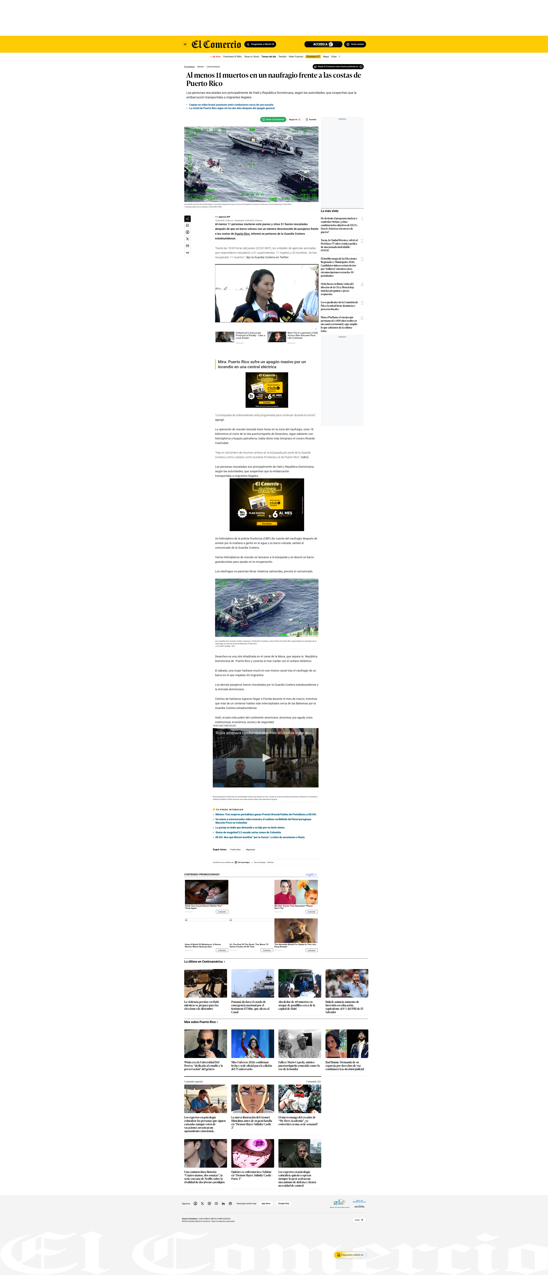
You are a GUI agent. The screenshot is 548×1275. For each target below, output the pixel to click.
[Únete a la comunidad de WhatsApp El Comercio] (273, 119)
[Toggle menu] (185, 44)
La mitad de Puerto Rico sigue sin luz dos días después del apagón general (232, 108)
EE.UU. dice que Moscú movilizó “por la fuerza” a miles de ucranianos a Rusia (260, 826)
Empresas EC (313, 56)
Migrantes (250, 839)
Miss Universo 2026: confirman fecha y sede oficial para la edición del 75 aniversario (251, 1051)
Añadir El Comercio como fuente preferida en (338, 66)
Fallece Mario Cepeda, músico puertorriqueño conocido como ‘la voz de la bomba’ (299, 1051)
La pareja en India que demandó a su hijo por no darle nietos (250, 817)
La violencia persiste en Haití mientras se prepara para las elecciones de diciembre (201, 990)
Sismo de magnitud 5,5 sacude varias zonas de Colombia (248, 822)
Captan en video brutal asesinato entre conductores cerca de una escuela (231, 104)
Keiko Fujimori (296, 56)
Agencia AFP (224, 217)
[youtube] (216, 1188)
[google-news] (230, 1188)
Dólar (334, 56)
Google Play (283, 1189)
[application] (266, 747)
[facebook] (195, 1188)
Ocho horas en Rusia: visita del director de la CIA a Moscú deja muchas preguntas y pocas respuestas (337, 289)
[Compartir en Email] (187, 245)
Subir (357, 1205)
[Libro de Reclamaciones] (359, 1188)
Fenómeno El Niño (232, 56)
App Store (266, 1189)
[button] (265, 747)
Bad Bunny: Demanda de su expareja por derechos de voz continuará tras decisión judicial (345, 1051)
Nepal (326, 56)
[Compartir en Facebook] (187, 232)
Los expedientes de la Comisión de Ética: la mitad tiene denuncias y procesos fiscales (339, 305)
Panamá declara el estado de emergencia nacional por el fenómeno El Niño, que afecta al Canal (250, 992)
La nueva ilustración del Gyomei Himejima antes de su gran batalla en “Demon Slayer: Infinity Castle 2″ (251, 1107)
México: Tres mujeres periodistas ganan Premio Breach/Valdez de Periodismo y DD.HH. (266, 804)
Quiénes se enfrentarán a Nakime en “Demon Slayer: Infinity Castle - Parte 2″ (252, 1160)
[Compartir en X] (187, 239)
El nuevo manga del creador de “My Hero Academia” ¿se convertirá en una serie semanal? (298, 1106)
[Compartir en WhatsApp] (187, 225)
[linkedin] (223, 1188)
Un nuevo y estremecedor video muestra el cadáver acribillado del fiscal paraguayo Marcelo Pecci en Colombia (263, 810)
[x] (202, 1188)
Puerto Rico (235, 839)
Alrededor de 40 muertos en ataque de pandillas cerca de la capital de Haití (296, 990)
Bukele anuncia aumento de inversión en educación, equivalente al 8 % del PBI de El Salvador (344, 992)
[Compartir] (187, 219)
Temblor (282, 56)
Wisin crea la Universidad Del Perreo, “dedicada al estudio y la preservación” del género (203, 1051)
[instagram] (209, 1188)
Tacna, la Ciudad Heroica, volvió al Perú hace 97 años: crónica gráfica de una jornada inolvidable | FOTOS (339, 245)
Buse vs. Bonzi (252, 56)
